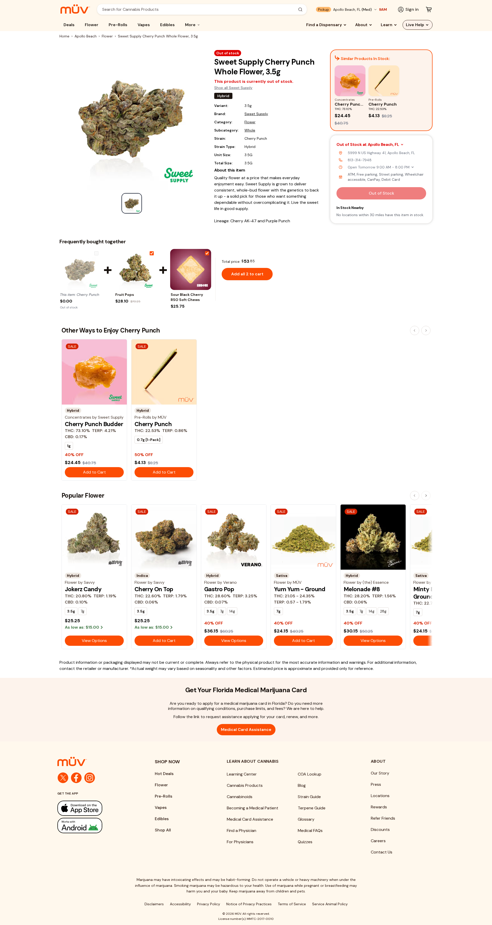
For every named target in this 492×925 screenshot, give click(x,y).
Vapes (144, 24)
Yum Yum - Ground (299, 589)
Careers (378, 840)
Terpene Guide (311, 808)
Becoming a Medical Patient (252, 808)
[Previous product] (414, 330)
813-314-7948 (360, 160)
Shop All (163, 830)
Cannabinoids (239, 796)
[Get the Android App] (95, 825)
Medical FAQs (310, 830)
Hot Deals (164, 773)
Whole (249, 130)
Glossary (306, 819)
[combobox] (199, 9)
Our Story (380, 773)
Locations (380, 795)
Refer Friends (383, 818)
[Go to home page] (95, 761)
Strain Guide (309, 796)
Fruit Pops (124, 294)
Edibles (167, 24)
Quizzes (305, 841)
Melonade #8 (362, 589)
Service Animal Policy (330, 904)
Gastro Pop (219, 589)
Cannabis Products (245, 785)
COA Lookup (309, 774)
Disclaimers (154, 904)
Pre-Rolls (118, 24)
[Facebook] (76, 777)
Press (376, 784)
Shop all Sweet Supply (233, 87)
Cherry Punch (153, 424)
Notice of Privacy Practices (249, 904)
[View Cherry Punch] (79, 269)
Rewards (379, 807)
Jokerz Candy (83, 589)
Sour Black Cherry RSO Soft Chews (187, 297)
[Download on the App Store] (95, 808)
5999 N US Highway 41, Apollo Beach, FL (381, 152)
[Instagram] (89, 777)
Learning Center (242, 774)
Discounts (380, 829)
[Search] (300, 9)
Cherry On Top (154, 589)
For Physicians (240, 841)
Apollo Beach (86, 36)
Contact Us (381, 852)
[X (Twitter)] (63, 777)
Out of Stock (381, 193)
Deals (69, 24)
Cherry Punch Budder (94, 424)
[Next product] (425, 330)
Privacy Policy (208, 904)
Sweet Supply (256, 114)
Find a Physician (241, 830)
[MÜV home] (75, 9)
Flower (91, 24)
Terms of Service (292, 904)
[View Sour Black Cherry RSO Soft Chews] (190, 269)
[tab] (131, 203)
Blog (302, 785)
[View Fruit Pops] (135, 269)
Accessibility (180, 904)
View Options (94, 640)
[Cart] (429, 9)
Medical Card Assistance (246, 729)
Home (64, 36)
